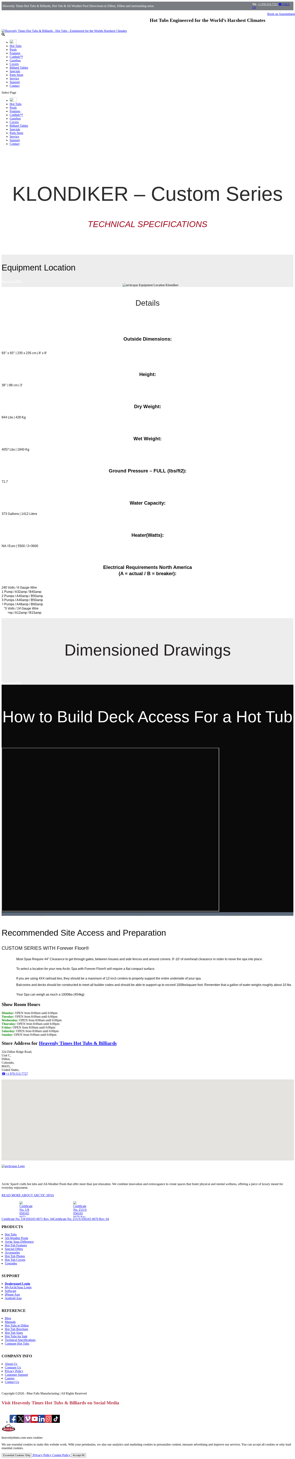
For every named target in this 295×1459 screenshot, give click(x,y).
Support (15, 82)
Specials (15, 71)
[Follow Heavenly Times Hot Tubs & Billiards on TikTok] (56, 1421)
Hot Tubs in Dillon (17, 1325)
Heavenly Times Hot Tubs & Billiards (78, 1043)
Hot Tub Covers (15, 1259)
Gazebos (15, 60)
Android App (13, 1298)
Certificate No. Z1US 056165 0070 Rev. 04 (81, 1219)
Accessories (12, 1252)
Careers (9, 1378)
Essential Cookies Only (17, 1455)
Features (15, 53)
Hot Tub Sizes (14, 1332)
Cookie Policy (61, 1455)
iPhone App (12, 1294)
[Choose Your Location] (13, 42)
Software (10, 1291)
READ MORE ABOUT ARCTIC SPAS (28, 1195)
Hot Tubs (15, 46)
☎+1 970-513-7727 (15, 1073)
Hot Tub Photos (15, 1256)
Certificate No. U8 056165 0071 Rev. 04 (27, 1219)
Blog (8, 1318)
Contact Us (12, 1382)
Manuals (10, 1322)
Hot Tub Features (16, 1245)
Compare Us (13, 1367)
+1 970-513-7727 (268, 4)
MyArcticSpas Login (18, 1287)
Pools (13, 49)
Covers (14, 64)
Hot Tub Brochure (16, 1329)
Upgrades (11, 1263)
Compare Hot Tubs (17, 1343)
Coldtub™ (16, 56)
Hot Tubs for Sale (16, 1336)
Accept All (78, 1455)
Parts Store (16, 75)
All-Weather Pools (16, 1238)
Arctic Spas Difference (19, 1241)
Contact (14, 85)
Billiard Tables (19, 67)
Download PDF (12, 281)
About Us (11, 1364)
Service (14, 78)
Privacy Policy (14, 1371)
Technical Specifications (20, 1340)
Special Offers (14, 1249)
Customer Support (16, 1374)
